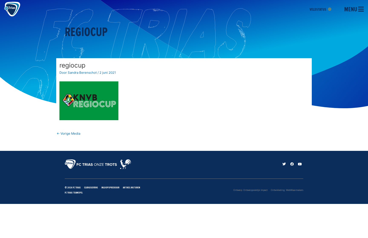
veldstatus (318, 9)
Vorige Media (68, 133)
